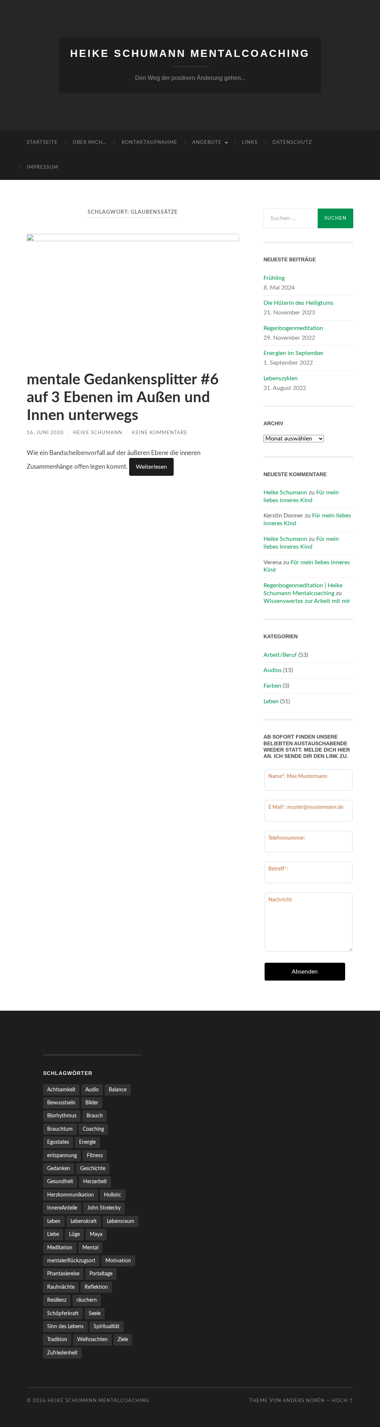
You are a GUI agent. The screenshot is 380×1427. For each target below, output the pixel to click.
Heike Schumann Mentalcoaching (190, 53)
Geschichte (92, 1168)
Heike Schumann (97, 432)
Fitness (95, 1155)
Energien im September (293, 353)
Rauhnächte (61, 1287)
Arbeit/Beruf (280, 655)
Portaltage (100, 1273)
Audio (92, 1089)
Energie (87, 1142)
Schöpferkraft (63, 1313)
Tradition (57, 1339)
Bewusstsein (61, 1102)
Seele (95, 1313)
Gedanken (58, 1168)
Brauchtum (60, 1129)
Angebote (207, 142)
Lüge (74, 1234)
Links (250, 142)
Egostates (58, 1142)
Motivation (118, 1260)
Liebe (53, 1234)
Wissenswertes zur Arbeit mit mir (306, 601)
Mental (90, 1247)
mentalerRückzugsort (71, 1260)
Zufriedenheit (62, 1353)
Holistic (112, 1195)
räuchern (86, 1300)
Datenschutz (292, 142)
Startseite (42, 142)
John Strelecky (104, 1208)
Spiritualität (106, 1326)
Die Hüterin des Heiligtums (298, 303)
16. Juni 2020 (45, 432)
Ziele (123, 1339)
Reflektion (96, 1287)
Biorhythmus (61, 1115)
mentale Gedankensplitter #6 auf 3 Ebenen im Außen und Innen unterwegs (123, 397)
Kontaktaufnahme (149, 142)
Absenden (305, 972)
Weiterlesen (151, 467)
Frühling (274, 278)
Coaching (93, 1129)
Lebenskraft (84, 1221)
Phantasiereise (63, 1273)
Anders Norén (304, 1400)
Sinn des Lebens (65, 1326)
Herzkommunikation (70, 1195)
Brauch (94, 1115)
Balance (118, 1089)
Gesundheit (60, 1181)
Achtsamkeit (61, 1089)
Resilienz (56, 1300)
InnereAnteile (62, 1208)
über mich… (90, 142)
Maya (96, 1234)
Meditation (59, 1247)
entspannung (62, 1155)
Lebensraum (120, 1221)
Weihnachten (92, 1339)
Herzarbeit (95, 1181)
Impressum (42, 167)
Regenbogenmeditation (293, 328)
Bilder (91, 1102)
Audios (272, 670)
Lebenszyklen (280, 378)
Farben (272, 686)
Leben (271, 701)
